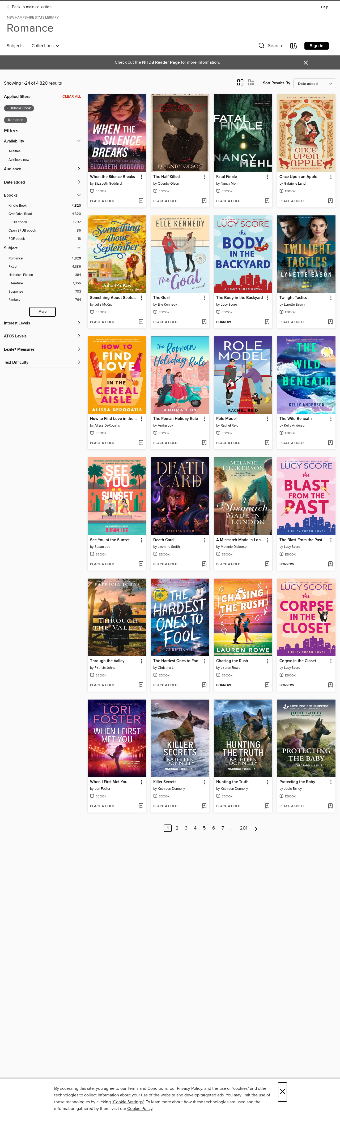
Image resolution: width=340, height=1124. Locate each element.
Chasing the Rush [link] (232, 661)
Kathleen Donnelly (171, 789)
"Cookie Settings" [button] (128, 1102)
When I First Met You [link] (109, 782)
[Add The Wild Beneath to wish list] (330, 443)
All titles (14, 151)
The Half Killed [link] (166, 177)
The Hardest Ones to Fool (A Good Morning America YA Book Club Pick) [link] (177, 661)
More (42, 312)
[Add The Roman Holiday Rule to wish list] (204, 443)
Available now (18, 160)
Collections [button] (44, 46)
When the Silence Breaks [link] (112, 177)
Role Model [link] (226, 418)
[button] (269, 47)
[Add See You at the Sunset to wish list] (141, 564)
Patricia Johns (105, 668)
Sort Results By (276, 83)
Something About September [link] (114, 298)
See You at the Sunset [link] (110, 540)
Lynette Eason (294, 304)
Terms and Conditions (148, 1088)
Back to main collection (31, 7)
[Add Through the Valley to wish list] (141, 685)
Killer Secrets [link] (164, 782)
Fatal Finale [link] (226, 177)
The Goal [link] (161, 298)
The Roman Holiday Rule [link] (175, 418)
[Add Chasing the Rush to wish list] (267, 685)
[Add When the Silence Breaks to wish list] (141, 201)
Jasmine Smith (169, 547)
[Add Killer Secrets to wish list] (204, 806)
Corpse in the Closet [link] (297, 661)
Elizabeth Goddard (108, 183)
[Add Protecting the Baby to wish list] (330, 806)
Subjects (15, 46)
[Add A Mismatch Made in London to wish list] (267, 564)
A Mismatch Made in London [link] (240, 540)
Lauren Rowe (230, 668)
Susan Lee (102, 547)
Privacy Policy (189, 1088)
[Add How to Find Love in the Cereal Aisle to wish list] (141, 443)
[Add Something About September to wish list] (141, 322)
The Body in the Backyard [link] (239, 298)
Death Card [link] (163, 540)
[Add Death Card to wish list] (204, 564)
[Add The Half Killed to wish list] (204, 201)
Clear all (71, 96)
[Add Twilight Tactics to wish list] (330, 322)
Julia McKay (103, 304)
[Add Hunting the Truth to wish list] (267, 806)
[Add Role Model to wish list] (267, 443)
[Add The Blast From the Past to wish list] (330, 564)
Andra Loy (165, 425)
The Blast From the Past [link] (300, 540)
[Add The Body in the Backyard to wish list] (267, 322)
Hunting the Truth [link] (232, 782)
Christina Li (166, 668)
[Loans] (294, 47)
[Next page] (256, 828)
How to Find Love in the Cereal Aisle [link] (114, 418)
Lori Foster (102, 789)
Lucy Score (229, 304)
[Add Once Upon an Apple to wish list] (330, 201)
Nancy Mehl (229, 183)
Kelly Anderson (295, 425)
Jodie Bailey (293, 789)
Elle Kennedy (167, 304)
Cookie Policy (139, 1108)
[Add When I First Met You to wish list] (141, 806)
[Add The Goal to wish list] (204, 322)
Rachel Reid (229, 425)
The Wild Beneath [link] (295, 418)
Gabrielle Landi (295, 183)
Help (324, 7)
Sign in (317, 46)
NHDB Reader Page (161, 62)
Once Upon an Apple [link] (298, 177)
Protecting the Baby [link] (297, 782)
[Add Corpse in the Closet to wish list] (330, 685)
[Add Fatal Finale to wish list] (267, 201)
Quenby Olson (168, 183)
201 (243, 828)
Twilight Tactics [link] (293, 298)
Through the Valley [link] (107, 661)
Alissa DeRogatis (107, 425)
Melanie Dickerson (234, 547)
